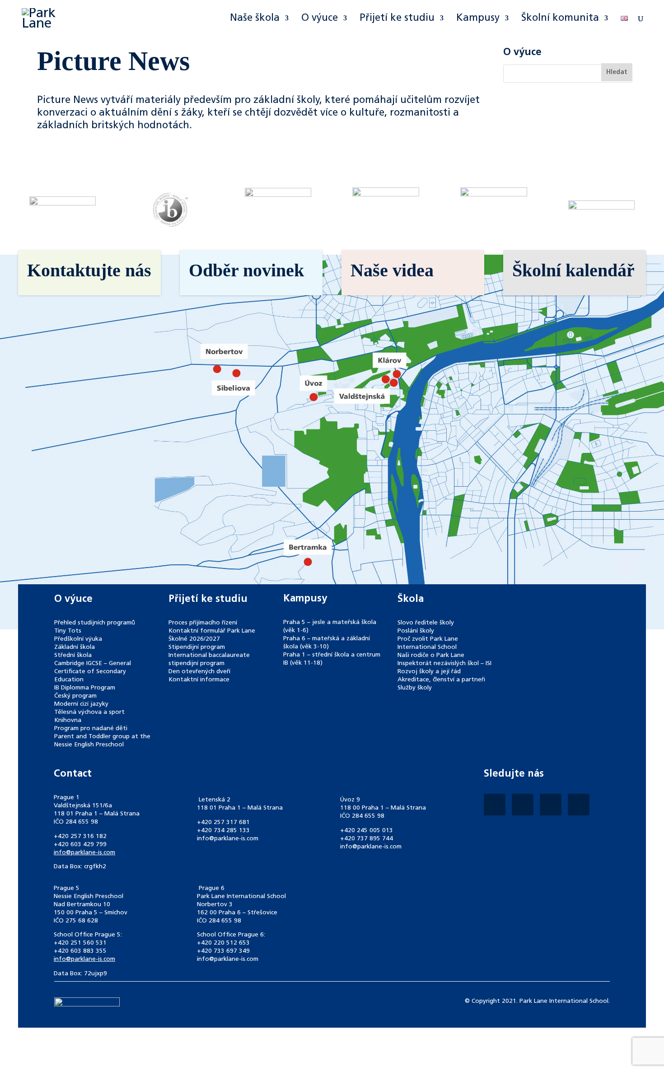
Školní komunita (560, 19)
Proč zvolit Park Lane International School (427, 643)
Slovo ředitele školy (425, 623)
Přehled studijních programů (94, 623)
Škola (410, 599)
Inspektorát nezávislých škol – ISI (444, 663)
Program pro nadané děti (90, 728)
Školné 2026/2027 (194, 639)
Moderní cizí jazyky (81, 704)
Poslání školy (415, 631)
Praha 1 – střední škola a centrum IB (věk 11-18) (331, 659)
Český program (75, 696)
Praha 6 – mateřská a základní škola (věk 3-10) (326, 643)
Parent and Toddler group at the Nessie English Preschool (102, 741)
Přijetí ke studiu (397, 19)
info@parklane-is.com (84, 853)
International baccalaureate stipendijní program (209, 659)
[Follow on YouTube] (578, 804)
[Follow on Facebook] (494, 804)
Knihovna (67, 720)
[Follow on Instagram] (522, 804)
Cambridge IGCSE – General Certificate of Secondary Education (92, 672)
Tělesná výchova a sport (89, 712)
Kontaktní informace (198, 680)
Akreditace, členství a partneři (441, 680)
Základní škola (74, 647)
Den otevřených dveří (199, 672)
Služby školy (414, 688)
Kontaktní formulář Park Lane (211, 631)
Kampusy (478, 19)
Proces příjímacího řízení (202, 623)
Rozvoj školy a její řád (429, 672)
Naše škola (255, 19)
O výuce (319, 19)
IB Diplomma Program (84, 688)
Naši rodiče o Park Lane (430, 655)
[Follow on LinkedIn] (550, 804)
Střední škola (73, 655)
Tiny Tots (67, 631)
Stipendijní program (196, 647)
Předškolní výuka (78, 639)
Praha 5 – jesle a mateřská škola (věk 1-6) (329, 626)
